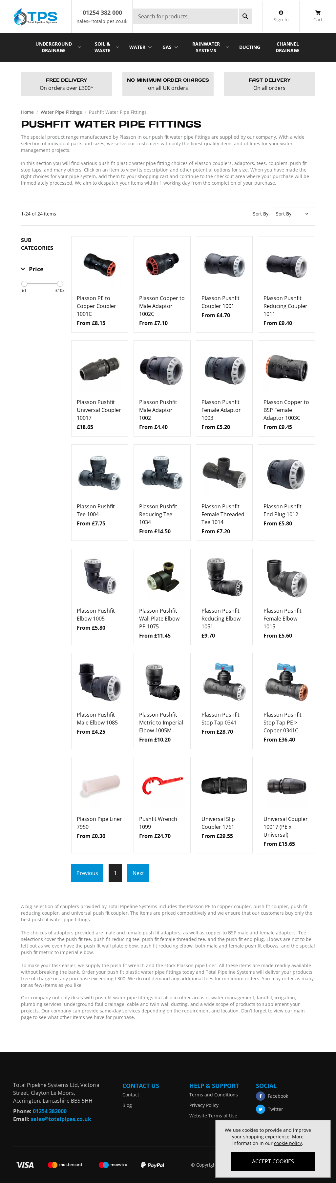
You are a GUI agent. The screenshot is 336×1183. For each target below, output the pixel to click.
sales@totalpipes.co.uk (102, 21)
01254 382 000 (102, 12)
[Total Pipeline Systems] (35, 16)
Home (27, 112)
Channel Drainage (288, 47)
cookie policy (288, 1143)
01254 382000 (50, 1111)
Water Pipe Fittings (61, 112)
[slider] (24, 284)
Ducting (249, 47)
